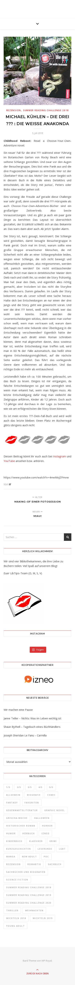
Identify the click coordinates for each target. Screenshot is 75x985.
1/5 (8, 787)
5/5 (51, 787)
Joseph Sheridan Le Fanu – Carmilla (25, 735)
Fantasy (12, 802)
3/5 (30, 787)
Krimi (53, 841)
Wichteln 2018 (16, 918)
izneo (46, 833)
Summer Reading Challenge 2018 (46, 110)
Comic (51, 794)
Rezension (13, 110)
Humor (11, 833)
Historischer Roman (20, 825)
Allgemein (13, 794)
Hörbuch (28, 833)
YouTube (9, 461)
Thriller (12, 910)
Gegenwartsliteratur (22, 810)
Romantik (34, 864)
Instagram (59, 456)
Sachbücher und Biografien (26, 872)
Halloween (42, 818)
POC (46, 856)
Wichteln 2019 (43, 918)
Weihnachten (34, 910)
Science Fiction (17, 879)
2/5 (19, 787)
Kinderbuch (14, 841)
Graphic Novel (54, 810)
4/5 (40, 787)
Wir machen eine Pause (18, 709)
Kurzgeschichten (18, 848)
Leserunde (45, 848)
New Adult (29, 856)
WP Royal (47, 960)
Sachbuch (55, 864)
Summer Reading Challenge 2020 (28, 902)
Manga (10, 856)
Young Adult (15, 925)
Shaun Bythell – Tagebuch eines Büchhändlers (32, 727)
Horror (47, 825)
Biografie (34, 794)
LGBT (62, 848)
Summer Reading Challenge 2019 (28, 895)
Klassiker (36, 841)
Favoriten (32, 802)
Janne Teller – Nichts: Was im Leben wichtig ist (32, 718)
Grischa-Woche (16, 818)
